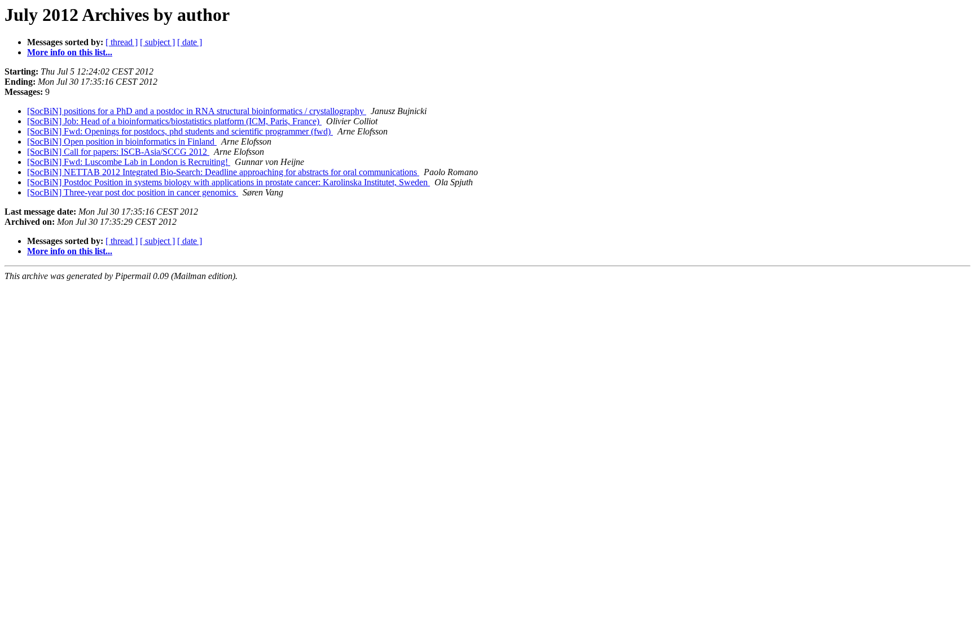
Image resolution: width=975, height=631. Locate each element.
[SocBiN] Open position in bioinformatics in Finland (122, 141)
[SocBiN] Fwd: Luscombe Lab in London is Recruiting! (128, 162)
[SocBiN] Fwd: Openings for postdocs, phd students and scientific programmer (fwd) (180, 131)
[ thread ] (122, 42)
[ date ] (189, 42)
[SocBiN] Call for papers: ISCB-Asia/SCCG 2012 (118, 151)
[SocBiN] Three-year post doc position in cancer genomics (132, 192)
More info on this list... (69, 52)
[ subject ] (157, 42)
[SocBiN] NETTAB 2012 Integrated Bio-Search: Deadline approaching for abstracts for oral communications (223, 172)
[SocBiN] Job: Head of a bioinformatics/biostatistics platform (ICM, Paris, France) (174, 121)
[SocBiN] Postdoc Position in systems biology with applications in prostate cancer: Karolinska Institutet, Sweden (228, 182)
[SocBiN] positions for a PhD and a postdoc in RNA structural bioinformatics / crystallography (196, 111)
